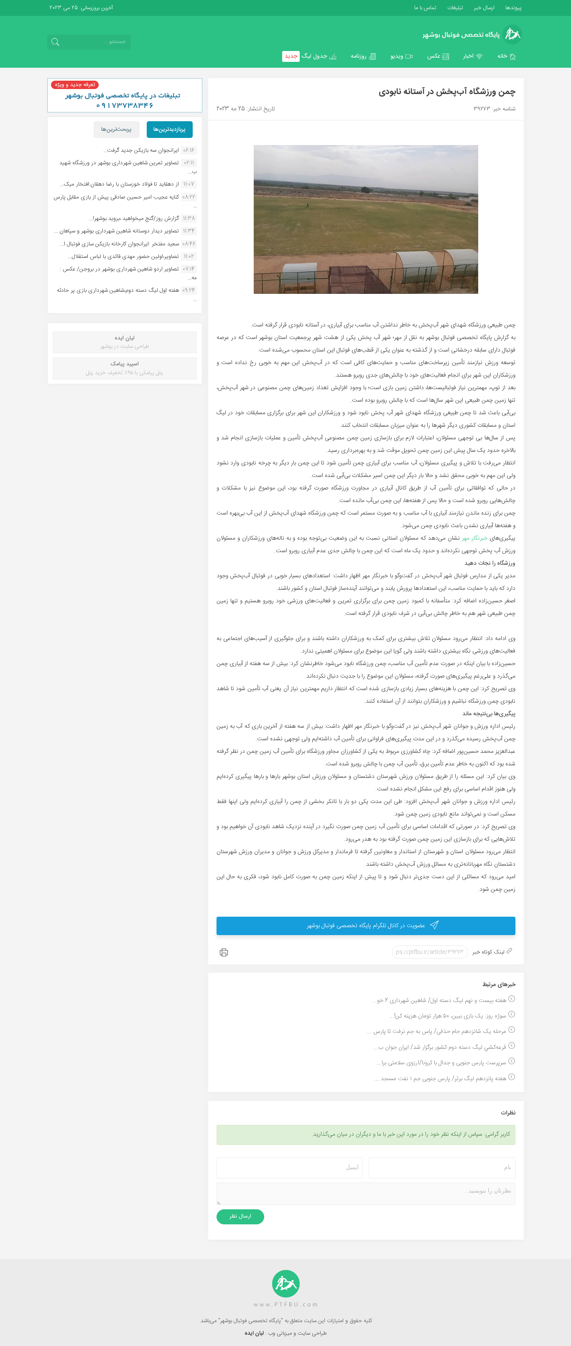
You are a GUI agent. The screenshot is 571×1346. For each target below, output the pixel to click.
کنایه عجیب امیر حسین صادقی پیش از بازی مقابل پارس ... (125, 201)
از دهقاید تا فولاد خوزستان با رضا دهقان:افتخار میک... (119, 184)
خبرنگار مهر (475, 538)
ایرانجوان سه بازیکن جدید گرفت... (141, 150)
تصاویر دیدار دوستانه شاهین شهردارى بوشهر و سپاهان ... (116, 231)
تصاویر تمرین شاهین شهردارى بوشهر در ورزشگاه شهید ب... (128, 167)
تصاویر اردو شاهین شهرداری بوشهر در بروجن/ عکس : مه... (128, 273)
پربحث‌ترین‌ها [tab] (116, 129)
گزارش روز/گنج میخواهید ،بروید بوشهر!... (134, 218)
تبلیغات (454, 8)
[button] (507, 56)
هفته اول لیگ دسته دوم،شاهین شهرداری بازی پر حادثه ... (127, 294)
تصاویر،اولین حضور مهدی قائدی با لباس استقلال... (123, 256)
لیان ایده (255, 1333)
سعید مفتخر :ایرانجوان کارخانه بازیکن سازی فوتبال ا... (119, 244)
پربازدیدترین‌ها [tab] (169, 129)
